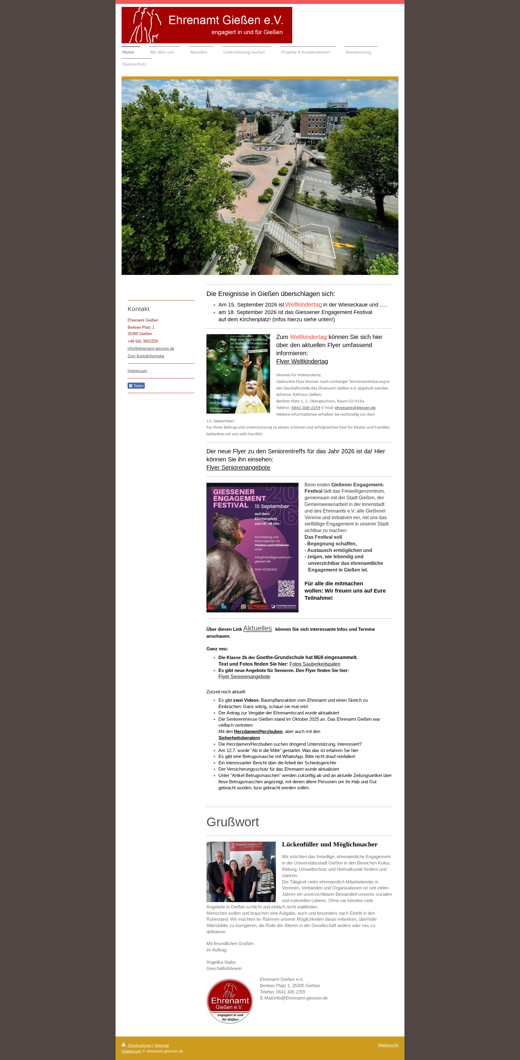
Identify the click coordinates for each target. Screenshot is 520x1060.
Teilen (138, 386)
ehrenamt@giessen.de (355, 407)
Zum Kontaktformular (146, 356)
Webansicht (388, 1045)
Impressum (137, 370)
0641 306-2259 (306, 407)
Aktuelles (257, 628)
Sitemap (161, 1045)
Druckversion (139, 1045)
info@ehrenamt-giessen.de (151, 348)
